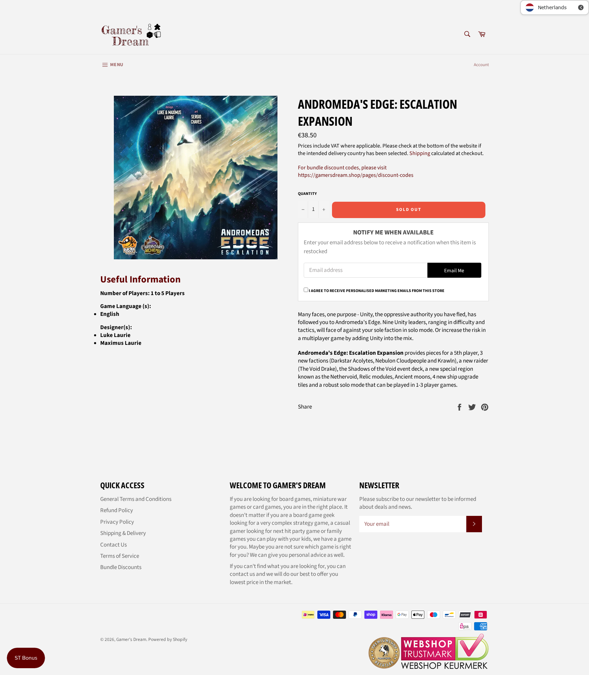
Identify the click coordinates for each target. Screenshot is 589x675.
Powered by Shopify (167, 639)
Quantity (307, 194)
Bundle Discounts (120, 567)
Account (481, 65)
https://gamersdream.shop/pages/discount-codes (355, 175)
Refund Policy (116, 510)
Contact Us (113, 545)
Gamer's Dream (131, 639)
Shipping (419, 153)
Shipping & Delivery (123, 533)
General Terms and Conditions (135, 499)
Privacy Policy (117, 522)
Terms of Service (119, 556)
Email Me (454, 270)
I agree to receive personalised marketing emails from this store (376, 291)
